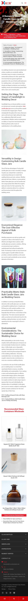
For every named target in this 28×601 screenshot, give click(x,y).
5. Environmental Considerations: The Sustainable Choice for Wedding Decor (13, 63)
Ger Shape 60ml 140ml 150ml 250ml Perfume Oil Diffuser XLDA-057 (14, 509)
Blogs (19, 34)
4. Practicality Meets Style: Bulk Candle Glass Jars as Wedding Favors (13, 59)
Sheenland (6, 544)
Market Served (7, 553)
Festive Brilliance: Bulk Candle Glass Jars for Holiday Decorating (13, 399)
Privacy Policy (11, 589)
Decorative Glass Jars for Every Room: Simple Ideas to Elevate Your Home (13, 521)
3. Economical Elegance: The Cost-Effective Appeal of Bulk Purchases (12, 55)
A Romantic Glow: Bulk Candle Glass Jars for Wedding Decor (14, 36)
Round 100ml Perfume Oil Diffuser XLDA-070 (14, 477)
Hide (15, 45)
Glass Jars (6, 539)
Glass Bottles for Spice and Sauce (12, 519)
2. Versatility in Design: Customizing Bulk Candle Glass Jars (13, 51)
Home (5, 34)
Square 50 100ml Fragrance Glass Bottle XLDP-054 (14, 445)
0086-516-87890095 (8, 569)
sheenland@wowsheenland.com (11, 564)
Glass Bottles (7, 534)
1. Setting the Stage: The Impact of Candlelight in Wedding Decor (12, 48)
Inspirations (12, 34)
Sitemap (4, 589)
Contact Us (6, 558)
